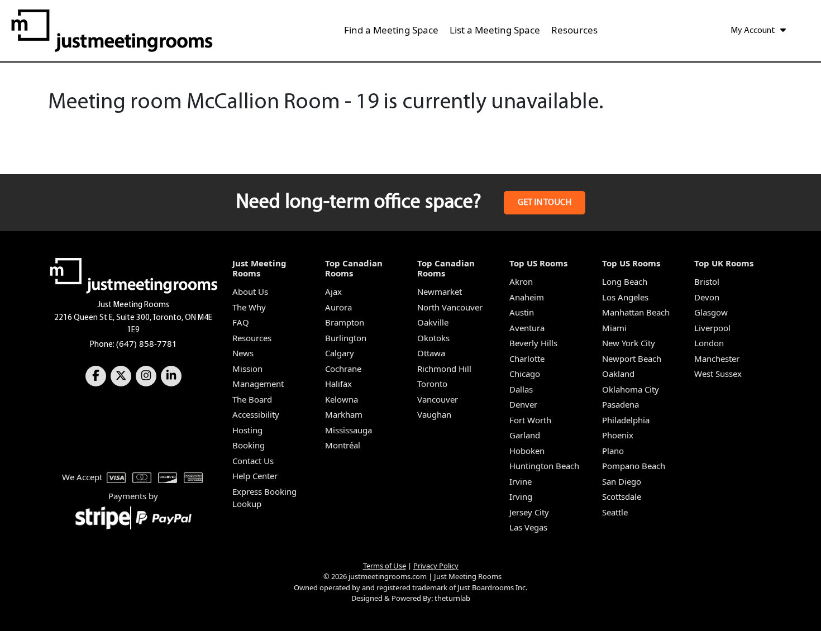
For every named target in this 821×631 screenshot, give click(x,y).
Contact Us (253, 460)
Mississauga (348, 430)
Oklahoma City (630, 389)
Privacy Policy (436, 566)
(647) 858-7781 (146, 343)
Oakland (618, 373)
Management (258, 383)
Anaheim (526, 297)
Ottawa (431, 352)
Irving (520, 496)
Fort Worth (530, 420)
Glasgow (711, 312)
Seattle (615, 512)
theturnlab (452, 598)
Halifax (338, 383)
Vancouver (437, 399)
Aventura (527, 327)
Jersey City (529, 512)
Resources (574, 29)
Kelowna (341, 399)
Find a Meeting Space (391, 29)
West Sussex (718, 373)
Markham (343, 414)
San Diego (621, 481)
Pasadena (620, 404)
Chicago (524, 373)
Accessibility (255, 414)
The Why (249, 307)
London (709, 342)
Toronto (432, 383)
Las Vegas (528, 527)
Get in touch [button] (544, 202)
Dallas (521, 389)
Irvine (520, 481)
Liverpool (712, 327)
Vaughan (434, 414)
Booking (248, 445)
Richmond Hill (444, 368)
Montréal (342, 445)
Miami (614, 327)
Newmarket (439, 291)
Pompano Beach (633, 465)
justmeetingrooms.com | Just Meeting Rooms (425, 576)
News (243, 352)
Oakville (432, 322)
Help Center (255, 475)
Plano (613, 450)
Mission (247, 368)
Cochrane (343, 368)
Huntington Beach (544, 465)
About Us (250, 291)
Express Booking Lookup (264, 498)
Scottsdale (621, 496)
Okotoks (433, 337)
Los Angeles (625, 297)
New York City (628, 342)
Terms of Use (384, 566)
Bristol (706, 281)
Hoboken (527, 450)
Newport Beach (631, 358)
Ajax (333, 291)
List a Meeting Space (495, 29)
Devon (706, 297)
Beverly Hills (533, 342)
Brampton (344, 322)
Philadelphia (626, 420)
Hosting (247, 430)
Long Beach (624, 281)
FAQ (240, 322)
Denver (523, 404)
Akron (521, 281)
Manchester (716, 358)
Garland (524, 435)
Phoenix (617, 435)
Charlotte (527, 358)
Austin (521, 312)
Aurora (338, 307)
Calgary (339, 352)
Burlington (345, 337)
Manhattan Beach (636, 312)
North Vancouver (450, 307)
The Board (252, 399)
